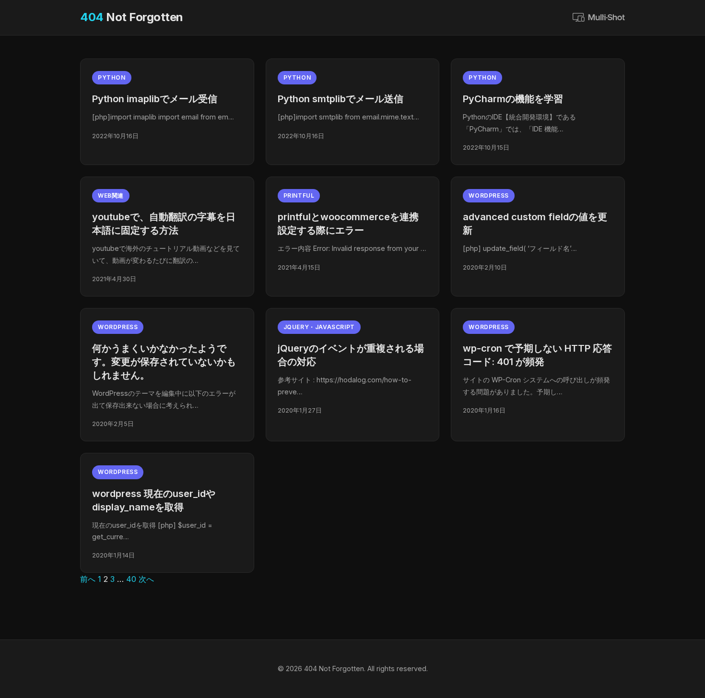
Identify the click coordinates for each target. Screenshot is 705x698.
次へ (146, 579)
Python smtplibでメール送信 (340, 99)
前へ (87, 579)
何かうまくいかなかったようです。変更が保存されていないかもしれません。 (164, 362)
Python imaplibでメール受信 (154, 99)
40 (131, 579)
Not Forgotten (131, 17)
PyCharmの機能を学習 (513, 99)
